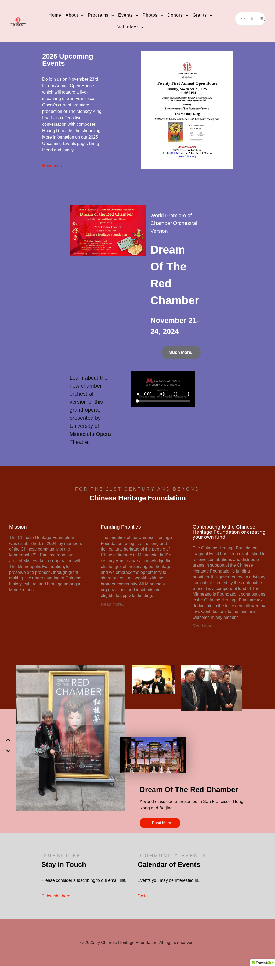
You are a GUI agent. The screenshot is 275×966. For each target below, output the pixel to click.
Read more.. (112, 604)
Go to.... (145, 896)
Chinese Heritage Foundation (129, 942)
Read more (52, 165)
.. (181, 352)
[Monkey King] (187, 109)
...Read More (160, 822)
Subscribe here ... (58, 896)
